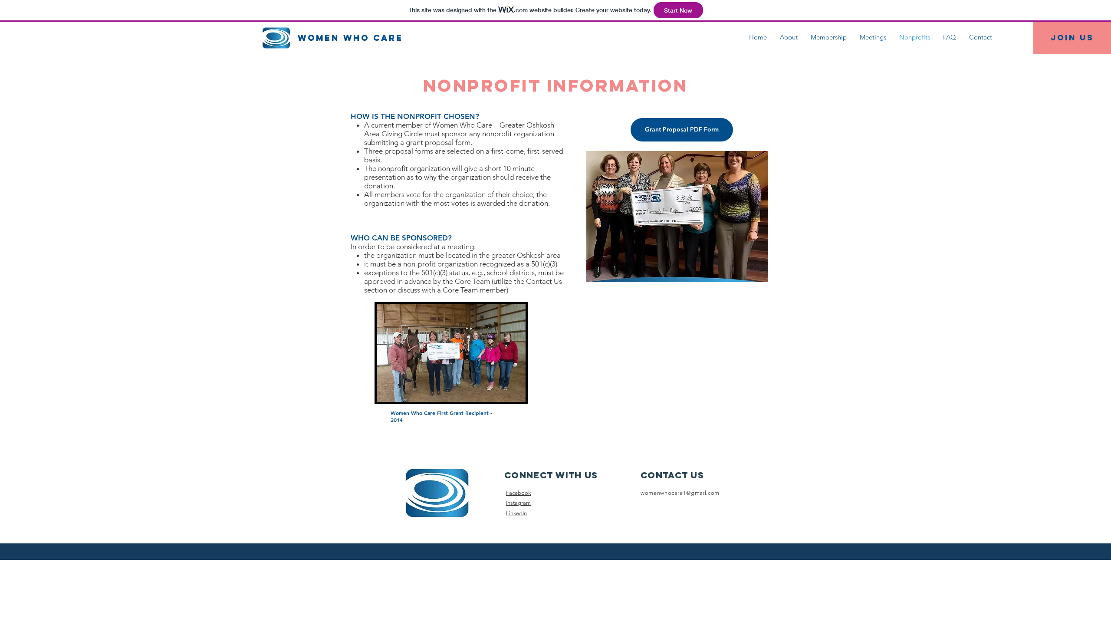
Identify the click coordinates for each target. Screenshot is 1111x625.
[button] (662, 216)
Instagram (518, 503)
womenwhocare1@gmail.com (680, 493)
